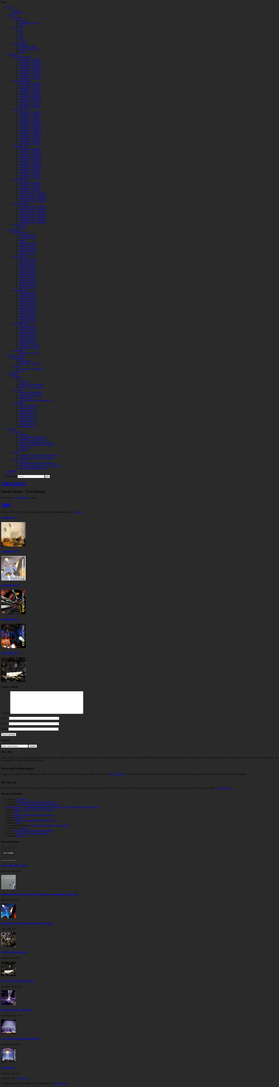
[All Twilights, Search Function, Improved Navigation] (8, 917)
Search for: (12, 476)
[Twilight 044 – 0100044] (13, 546)
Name (4, 718)
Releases (25, 497)
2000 (5, 504)
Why (16, 812)
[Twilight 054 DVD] (13, 613)
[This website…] (8, 1062)
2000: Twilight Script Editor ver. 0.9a (32, 833)
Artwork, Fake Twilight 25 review (18, 981)
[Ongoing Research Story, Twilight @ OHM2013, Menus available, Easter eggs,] (8, 888)
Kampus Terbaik (14, 807)
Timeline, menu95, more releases (17, 1010)
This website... (8, 1067)
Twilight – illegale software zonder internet (35, 802)
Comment (5, 713)
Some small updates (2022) (14, 865)
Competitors (21, 799)
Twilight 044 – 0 (9, 517)
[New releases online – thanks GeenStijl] (8, 1033)
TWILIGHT (13, 483)
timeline (78, 512)
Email (4, 723)
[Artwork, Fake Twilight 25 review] (8, 975)
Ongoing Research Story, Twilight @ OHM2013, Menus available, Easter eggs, (62, 807)
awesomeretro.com (224, 788)
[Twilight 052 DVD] (13, 681)
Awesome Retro (117, 774)
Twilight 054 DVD (10, 585)
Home (17, 497)
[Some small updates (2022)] (8, 859)
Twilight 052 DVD (10, 653)
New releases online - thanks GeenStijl (20, 1039)
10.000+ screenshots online (14, 952)
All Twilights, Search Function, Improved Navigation (27, 923)
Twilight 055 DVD (10, 551)
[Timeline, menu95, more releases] (8, 1004)
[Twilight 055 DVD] (13, 579)
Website (4, 729)
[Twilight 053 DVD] (13, 647)
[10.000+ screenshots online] (8, 946)
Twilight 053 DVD (10, 619)
